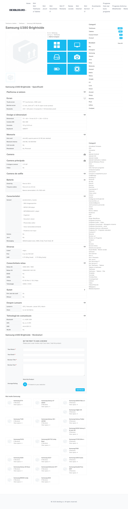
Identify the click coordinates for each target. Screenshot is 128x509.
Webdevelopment (94, 288)
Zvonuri (105, 38)
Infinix (91, 105)
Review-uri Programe (95, 238)
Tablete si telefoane (95, 267)
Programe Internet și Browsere (98, 228)
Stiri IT (91, 255)
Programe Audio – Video (96, 222)
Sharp (91, 95)
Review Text (12, 365)
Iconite (91, 197)
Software (91, 251)
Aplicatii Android (94, 154)
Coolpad (91, 108)
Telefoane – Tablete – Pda (97, 271)
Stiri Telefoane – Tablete (96, 265)
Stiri (34, 3)
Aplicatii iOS (92, 156)
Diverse (91, 185)
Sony (90, 63)
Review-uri (92, 236)
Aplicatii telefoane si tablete (97, 160)
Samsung (16, 396)
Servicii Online (93, 246)
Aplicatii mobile (93, 158)
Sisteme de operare (95, 248)
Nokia (91, 72)
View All (120, 43)
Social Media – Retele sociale (98, 249)
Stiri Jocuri (92, 259)
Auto (90, 164)
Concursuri (92, 171)
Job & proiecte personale (96, 205)
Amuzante (92, 150)
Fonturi (91, 195)
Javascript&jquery (94, 203)
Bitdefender (116, 9)
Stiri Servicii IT (87, 8)
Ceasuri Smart (105, 35)
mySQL (91, 209)
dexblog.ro (17, 10)
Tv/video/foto (93, 277)
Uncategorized (93, 279)
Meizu (91, 76)
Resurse (91, 234)
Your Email (11, 354)
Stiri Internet (93, 253)
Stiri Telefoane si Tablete (36, 8)
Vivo (90, 59)
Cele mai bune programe (106, 8)
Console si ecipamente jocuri (98, 173)
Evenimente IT (93, 189)
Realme (91, 98)
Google (91, 79)
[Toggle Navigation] (25, 10)
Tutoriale (91, 275)
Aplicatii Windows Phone (96, 162)
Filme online (92, 193)
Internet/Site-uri (94, 201)
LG (89, 82)
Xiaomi (91, 56)
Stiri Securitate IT (53, 8)
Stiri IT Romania (93, 257)
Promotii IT (92, 232)
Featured (91, 191)
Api (90, 152)
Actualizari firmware (95, 146)
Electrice (91, 187)
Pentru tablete (93, 210)
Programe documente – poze (98, 226)
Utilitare (91, 281)
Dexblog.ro (92, 177)
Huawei (91, 69)
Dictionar (91, 179)
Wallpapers (92, 287)
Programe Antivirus (119, 6)
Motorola (92, 66)
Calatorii (91, 166)
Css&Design (92, 175)
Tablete (105, 31)
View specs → (18, 404)
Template (91, 273)
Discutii (91, 183)
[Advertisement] (105, 126)
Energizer (92, 50)
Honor (91, 89)
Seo (90, 242)
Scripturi (91, 240)
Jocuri (91, 207)
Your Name (12, 349)
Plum (90, 102)
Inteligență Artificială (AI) (96, 199)
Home (28, 3)
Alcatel (91, 92)
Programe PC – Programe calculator (100, 230)
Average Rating (13, 383)
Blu (90, 46)
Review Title (12, 360)
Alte (90, 148)
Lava (90, 85)
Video (90, 283)
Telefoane (57, 35)
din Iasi (91, 181)
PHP (90, 214)
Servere (91, 244)
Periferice (92, 212)
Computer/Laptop (94, 170)
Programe (106, 3)
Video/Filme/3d (93, 285)
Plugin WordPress (94, 218)
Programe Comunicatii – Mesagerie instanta (102, 224)
